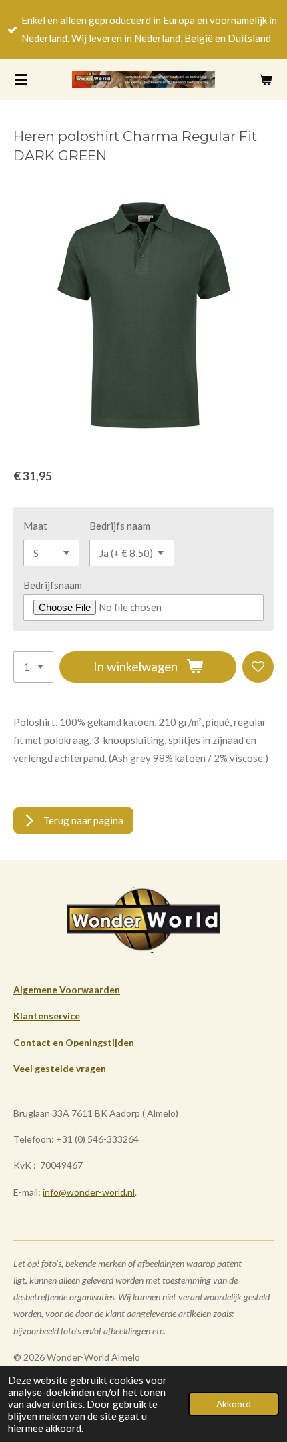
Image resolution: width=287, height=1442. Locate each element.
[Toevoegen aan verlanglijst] (258, 667)
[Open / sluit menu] (21, 79)
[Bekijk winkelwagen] (265, 79)
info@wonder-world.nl (89, 1192)
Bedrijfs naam (119, 526)
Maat (35, 526)
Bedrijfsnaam (52, 585)
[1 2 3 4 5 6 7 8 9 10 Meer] (33, 667)
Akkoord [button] (233, 1404)
